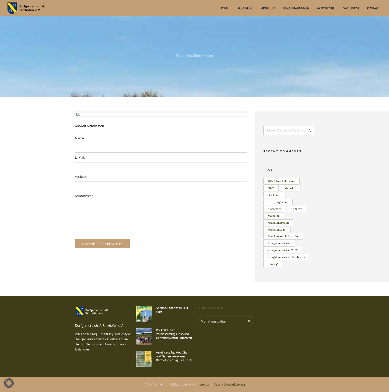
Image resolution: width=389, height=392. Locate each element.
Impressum (204, 384)
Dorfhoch (274, 195)
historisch (275, 209)
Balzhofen (289, 188)
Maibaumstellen (278, 222)
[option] (161, 114)
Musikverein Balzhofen (283, 236)
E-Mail (79, 157)
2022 (271, 188)
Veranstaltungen (296, 8)
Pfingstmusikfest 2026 (283, 250)
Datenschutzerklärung (229, 384)
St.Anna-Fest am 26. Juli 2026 (172, 309)
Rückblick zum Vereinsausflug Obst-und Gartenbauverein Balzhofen (174, 334)
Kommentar (84, 196)
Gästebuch (351, 8)
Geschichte (326, 8)
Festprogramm (278, 202)
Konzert (296, 209)
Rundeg (273, 264)
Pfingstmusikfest (279, 243)
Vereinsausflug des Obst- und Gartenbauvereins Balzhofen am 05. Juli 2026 (173, 356)
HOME (224, 8)
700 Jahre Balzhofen (281, 181)
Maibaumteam (277, 229)
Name (79, 138)
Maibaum (274, 216)
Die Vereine (245, 8)
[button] (9, 383)
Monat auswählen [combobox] (214, 321)
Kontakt (373, 8)
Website (81, 177)
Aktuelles (268, 8)
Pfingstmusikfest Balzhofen (286, 257)
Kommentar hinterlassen (102, 243)
